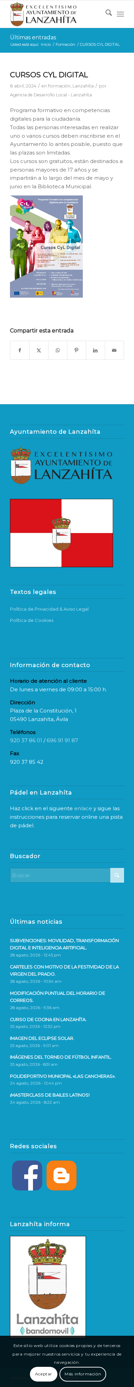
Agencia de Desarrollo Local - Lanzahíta (51, 94)
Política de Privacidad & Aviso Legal (49, 609)
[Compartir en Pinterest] (76, 350)
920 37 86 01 (26, 740)
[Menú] (120, 14)
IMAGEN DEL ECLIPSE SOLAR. (42, 1038)
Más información (83, 1373)
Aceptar (43, 1373)
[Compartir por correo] (114, 350)
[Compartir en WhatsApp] (57, 350)
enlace (83, 808)
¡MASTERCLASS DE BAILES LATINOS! (50, 1095)
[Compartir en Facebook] (19, 350)
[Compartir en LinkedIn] (95, 350)
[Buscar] (105, 14)
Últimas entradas (33, 37)
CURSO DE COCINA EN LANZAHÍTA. (48, 1019)
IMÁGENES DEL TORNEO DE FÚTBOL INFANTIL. (61, 1057)
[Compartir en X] (39, 350)
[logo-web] (55, 14)
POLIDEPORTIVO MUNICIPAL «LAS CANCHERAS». (63, 1076)
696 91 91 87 (62, 740)
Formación (59, 86)
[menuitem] (105, 14)
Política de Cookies (31, 620)
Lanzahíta (83, 86)
